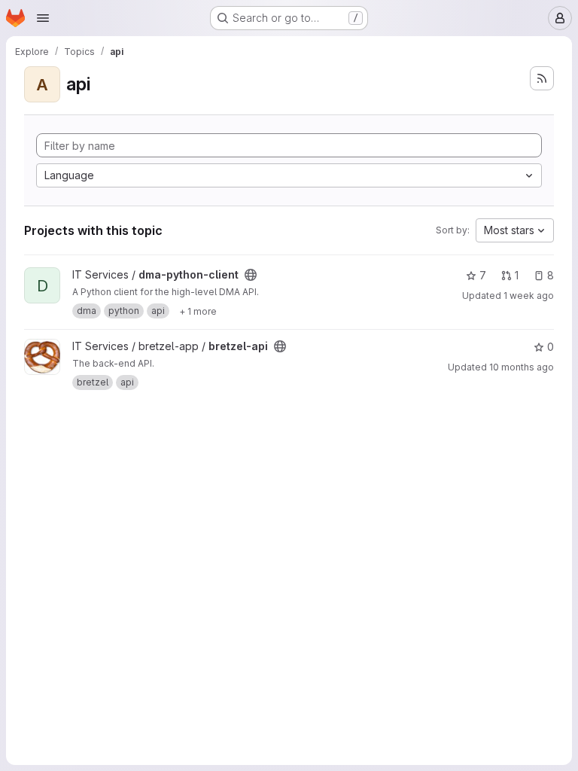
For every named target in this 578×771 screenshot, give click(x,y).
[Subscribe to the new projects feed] (542, 78)
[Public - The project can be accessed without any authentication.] (251, 275)
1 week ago (528, 295)
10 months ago (521, 367)
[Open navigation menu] (43, 18)
